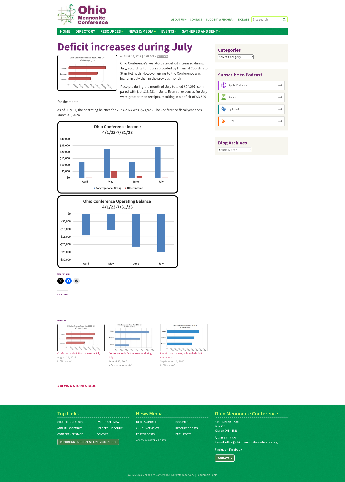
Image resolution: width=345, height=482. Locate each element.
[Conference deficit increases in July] (81, 338)
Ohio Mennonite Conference (153, 475)
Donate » (225, 458)
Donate (243, 19)
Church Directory (70, 422)
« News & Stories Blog (76, 385)
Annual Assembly (69, 428)
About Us (178, 19)
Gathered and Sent (200, 31)
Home (65, 31)
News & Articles (147, 422)
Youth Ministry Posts (151, 440)
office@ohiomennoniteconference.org (251, 442)
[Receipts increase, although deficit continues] (183, 338)
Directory (85, 31)
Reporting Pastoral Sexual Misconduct (88, 442)
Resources (110, 31)
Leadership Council (111, 428)
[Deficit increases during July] (87, 73)
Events (167, 31)
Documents (183, 422)
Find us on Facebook (228, 449)
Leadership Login (207, 475)
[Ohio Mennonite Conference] (82, 15)
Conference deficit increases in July (78, 353)
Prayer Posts (145, 434)
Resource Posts (186, 428)
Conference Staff (70, 434)
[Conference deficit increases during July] (132, 338)
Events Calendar (109, 422)
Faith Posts (183, 434)
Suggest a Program (220, 19)
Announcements (147, 428)
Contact (196, 19)
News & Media (140, 31)
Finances (162, 56)
